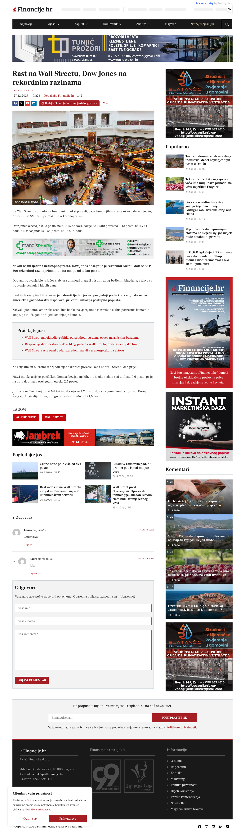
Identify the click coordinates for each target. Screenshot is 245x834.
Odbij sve (30, 819)
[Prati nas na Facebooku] (199, 826)
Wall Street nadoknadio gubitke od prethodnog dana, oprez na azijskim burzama (82, 338)
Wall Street (54, 417)
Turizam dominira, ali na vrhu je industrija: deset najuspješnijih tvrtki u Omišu (208, 160)
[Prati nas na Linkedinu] (213, 826)
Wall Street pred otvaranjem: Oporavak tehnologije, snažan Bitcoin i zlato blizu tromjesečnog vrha (133, 495)
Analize (141, 24)
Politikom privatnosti (38, 809)
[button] (15, 103)
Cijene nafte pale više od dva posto (60, 466)
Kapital (79, 24)
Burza (18, 90)
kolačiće (29, 800)
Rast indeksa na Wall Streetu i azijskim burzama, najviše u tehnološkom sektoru (60, 491)
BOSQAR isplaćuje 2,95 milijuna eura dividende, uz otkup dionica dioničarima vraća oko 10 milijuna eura (208, 258)
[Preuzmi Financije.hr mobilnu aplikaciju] (220, 826)
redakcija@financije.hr (47, 774)
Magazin (170, 24)
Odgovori (28, 544)
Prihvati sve (67, 819)
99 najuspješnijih (202, 24)
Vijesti (51, 24)
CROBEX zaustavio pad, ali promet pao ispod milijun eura (132, 468)
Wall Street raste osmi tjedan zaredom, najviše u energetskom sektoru (74, 350)
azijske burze (26, 417)
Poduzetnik (110, 24)
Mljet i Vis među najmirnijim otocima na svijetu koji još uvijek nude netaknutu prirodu (208, 233)
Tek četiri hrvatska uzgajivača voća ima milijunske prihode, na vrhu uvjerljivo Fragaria (208, 183)
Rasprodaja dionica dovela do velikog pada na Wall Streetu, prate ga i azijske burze (82, 344)
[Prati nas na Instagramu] (206, 826)
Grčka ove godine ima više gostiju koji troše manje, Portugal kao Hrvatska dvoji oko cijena (208, 208)
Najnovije (26, 24)
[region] (50, 806)
